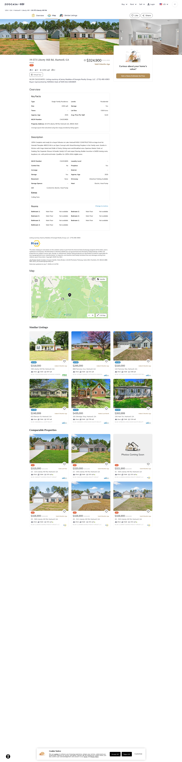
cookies (56, 754)
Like (136, 15)
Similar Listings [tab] (70, 15)
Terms (85, 757)
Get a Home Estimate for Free (133, 76)
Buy (123, 4)
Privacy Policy (95, 757)
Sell (140, 4)
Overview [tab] (40, 15)
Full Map (102, 315)
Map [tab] (54, 15)
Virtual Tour (37, 75)
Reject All (126, 754)
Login (152, 4)
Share (148, 15)
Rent (132, 4)
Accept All (115, 754)
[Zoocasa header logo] (14, 4)
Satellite (102, 279)
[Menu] (175, 4)
